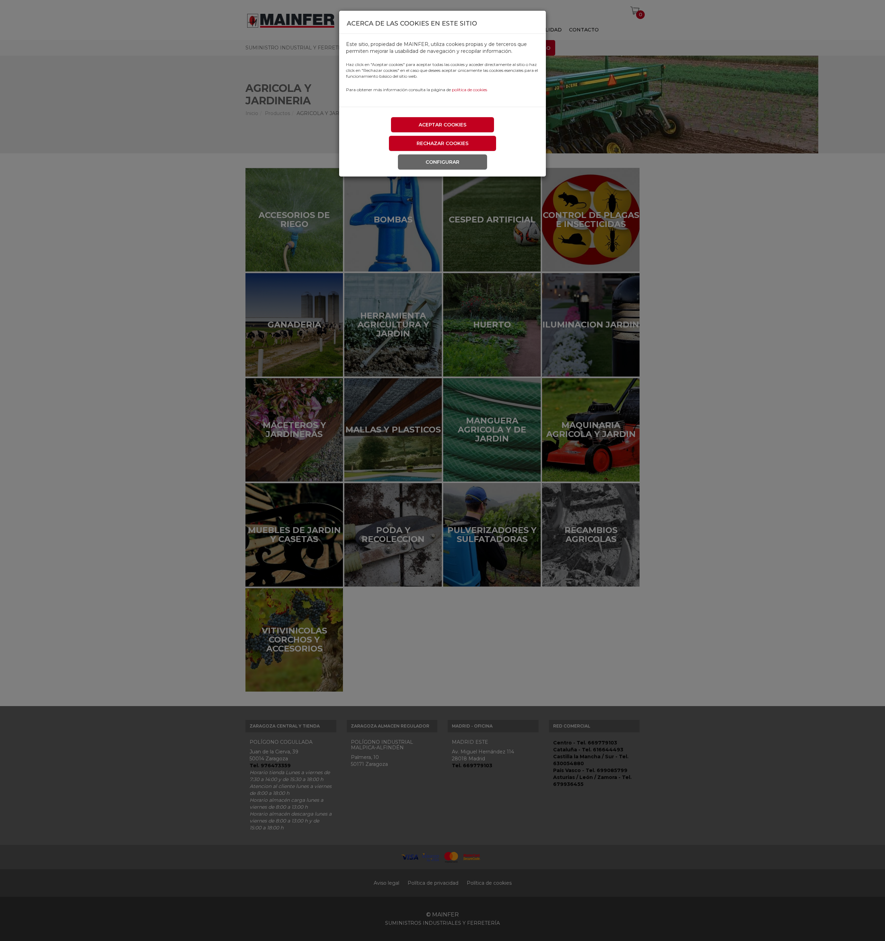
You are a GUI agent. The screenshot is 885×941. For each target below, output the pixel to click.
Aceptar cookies (442, 125)
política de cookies (469, 89)
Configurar (442, 162)
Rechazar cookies (442, 143)
